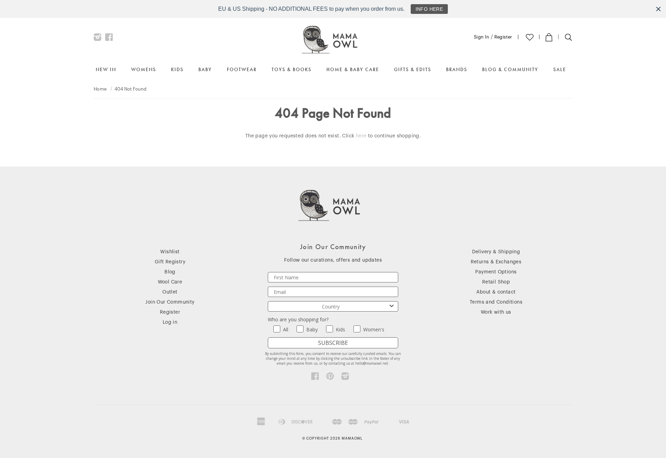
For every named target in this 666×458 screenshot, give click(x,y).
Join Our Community (169, 302)
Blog (170, 272)
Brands (456, 69)
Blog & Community (510, 69)
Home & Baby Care (352, 69)
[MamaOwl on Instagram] (98, 38)
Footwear (242, 69)
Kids (177, 69)
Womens (143, 69)
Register (503, 37)
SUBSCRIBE (333, 343)
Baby (205, 69)
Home (100, 89)
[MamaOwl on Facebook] (109, 38)
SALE (559, 69)
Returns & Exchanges (496, 262)
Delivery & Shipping (496, 251)
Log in (170, 322)
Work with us (496, 312)
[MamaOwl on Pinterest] (330, 377)
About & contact (495, 292)
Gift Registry (170, 262)
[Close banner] (658, 9)
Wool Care (170, 282)
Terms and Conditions (496, 302)
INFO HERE (429, 9)
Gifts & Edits (412, 69)
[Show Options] (391, 306)
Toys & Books (291, 69)
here (361, 136)
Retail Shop (496, 282)
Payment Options (495, 272)
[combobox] (331, 306)
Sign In (481, 37)
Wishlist (169, 251)
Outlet (169, 292)
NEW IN (106, 69)
